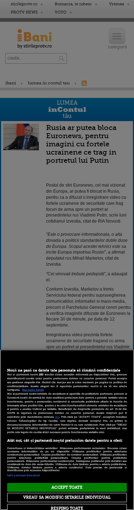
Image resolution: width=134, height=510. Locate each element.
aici (57, 417)
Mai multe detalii (33, 390)
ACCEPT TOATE (66, 487)
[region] (67, 429)
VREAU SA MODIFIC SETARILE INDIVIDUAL (67, 497)
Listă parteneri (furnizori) (23, 475)
